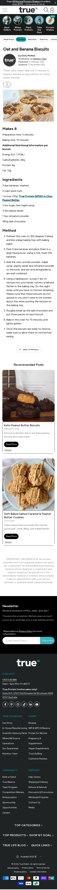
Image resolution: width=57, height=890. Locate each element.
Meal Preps (9, 39)
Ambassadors (9, 797)
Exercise (44, 39)
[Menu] (4, 9)
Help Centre (34, 777)
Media (31, 807)
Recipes (21, 39)
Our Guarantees (10, 748)
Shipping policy (20, 872)
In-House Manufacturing (14, 728)
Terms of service (43, 868)
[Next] (55, 3)
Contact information (38, 872)
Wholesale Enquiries (38, 797)
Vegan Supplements (38, 748)
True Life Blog (35, 753)
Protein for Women (37, 733)
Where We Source (11, 738)
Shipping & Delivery (38, 782)
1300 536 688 (9, 679)
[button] (46, 9)
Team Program (9, 787)
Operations (8, 743)
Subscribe (47, 640)
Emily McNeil (28, 55)
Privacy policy (27, 868)
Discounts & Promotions (40, 792)
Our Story (7, 723)
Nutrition (32, 39)
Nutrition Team (40, 59)
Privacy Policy (25, 631)
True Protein (24, 864)
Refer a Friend (9, 777)
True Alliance (8, 782)
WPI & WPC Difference (39, 728)
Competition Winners (13, 792)
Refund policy (13, 868)
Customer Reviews (37, 758)
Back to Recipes (31, 349)
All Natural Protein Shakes (26, 1)
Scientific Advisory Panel (14, 733)
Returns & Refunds (37, 787)
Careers (6, 812)
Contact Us (34, 802)
